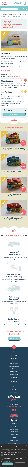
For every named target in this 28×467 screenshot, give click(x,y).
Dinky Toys (14, 355)
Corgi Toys (17, 14)
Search (22, 9)
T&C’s (14, 437)
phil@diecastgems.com (14, 406)
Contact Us (14, 423)
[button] (14, 461)
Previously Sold (14, 392)
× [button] (26, 445)
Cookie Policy (14, 434)
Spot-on (14, 361)
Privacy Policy (14, 432)
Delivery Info (14, 429)
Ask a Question (14, 114)
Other (14, 369)
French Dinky (14, 363)
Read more (19, 452)
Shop (10, 14)
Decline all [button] (20, 464)
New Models (14, 371)
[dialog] (14, 455)
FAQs (14, 387)
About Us (14, 381)
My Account (14, 426)
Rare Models (14, 374)
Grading (14, 384)
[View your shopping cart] (22, 3)
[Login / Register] (20, 3)
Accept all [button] (7, 464)
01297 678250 (14, 404)
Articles (14, 389)
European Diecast (14, 366)
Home (5, 14)
